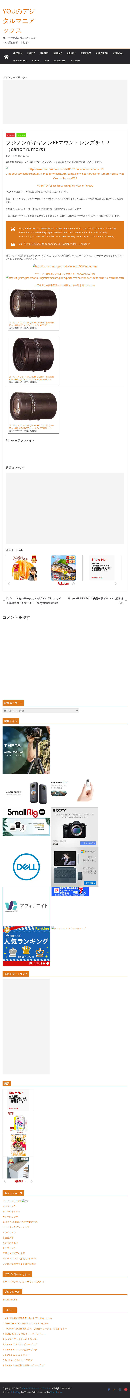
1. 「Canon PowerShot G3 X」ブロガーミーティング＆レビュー (35, 1328)
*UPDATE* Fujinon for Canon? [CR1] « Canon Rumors (65, 185)
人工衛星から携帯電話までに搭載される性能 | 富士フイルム (65, 285)
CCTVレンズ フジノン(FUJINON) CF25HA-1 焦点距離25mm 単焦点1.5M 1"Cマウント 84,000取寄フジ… (31, 324)
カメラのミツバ (10, 1216)
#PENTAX (118, 52)
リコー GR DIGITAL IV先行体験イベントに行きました (96, 601)
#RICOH (71, 52)
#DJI (47, 60)
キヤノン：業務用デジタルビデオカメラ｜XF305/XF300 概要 (65, 273)
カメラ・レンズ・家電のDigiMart (19, 1258)
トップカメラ (10, 1248)
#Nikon (44, 52)
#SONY (31, 52)
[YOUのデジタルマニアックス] (6, 57)
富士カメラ (8, 1237)
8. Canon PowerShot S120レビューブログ (24, 1365)
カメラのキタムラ (11, 1211)
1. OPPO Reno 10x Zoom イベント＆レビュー (26, 1323)
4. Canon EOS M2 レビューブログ (20, 1344)
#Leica (35, 60)
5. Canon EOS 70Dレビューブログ (20, 1349)
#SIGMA (58, 52)
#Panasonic (20, 60)
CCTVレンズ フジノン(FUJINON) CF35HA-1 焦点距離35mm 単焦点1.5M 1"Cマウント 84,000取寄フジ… (31, 378)
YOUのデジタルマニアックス (19, 20)
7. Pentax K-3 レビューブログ (17, 1360)
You (27, 155)
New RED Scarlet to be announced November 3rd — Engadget (57, 243)
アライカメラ (9, 1232)
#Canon (17, 52)
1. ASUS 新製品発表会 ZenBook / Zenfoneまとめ (27, 1318)
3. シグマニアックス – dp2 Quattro (20, 1339)
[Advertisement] (65, 102)
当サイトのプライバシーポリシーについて (24, 1281)
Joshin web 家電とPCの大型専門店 (20, 1221)
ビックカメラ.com (12, 1200)
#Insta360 (59, 60)
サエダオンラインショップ (16, 1227)
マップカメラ (9, 1206)
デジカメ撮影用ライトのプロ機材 (19, 1263)
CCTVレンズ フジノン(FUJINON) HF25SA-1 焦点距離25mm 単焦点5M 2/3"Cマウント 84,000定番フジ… (31, 427)
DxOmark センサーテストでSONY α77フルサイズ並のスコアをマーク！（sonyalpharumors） (33, 601)
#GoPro (75, 60)
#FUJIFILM (86, 52)
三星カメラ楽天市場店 (14, 1253)
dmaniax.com (10, 1299)
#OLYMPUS (102, 52)
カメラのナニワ (10, 1242)
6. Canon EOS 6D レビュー (16, 1354)
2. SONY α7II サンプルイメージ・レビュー (24, 1333)
